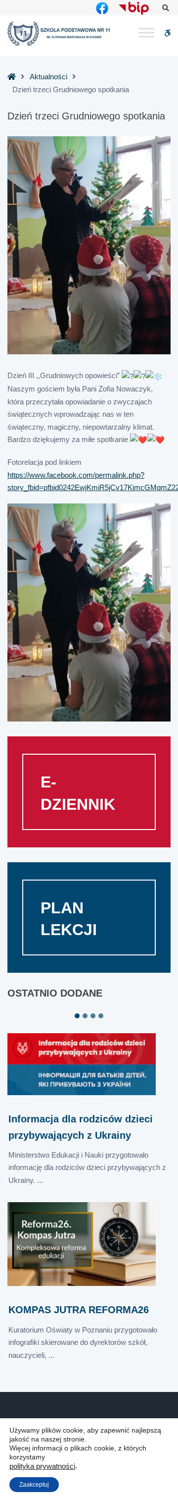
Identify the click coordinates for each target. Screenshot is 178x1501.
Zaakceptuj (34, 1484)
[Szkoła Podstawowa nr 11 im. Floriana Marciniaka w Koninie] (59, 33)
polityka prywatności (42, 1466)
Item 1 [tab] (77, 1015)
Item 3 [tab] (92, 1015)
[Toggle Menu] (146, 33)
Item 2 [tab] (85, 1015)
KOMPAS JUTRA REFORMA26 (78, 1309)
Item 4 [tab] (100, 1015)
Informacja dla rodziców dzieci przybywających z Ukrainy (80, 1127)
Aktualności (48, 76)
